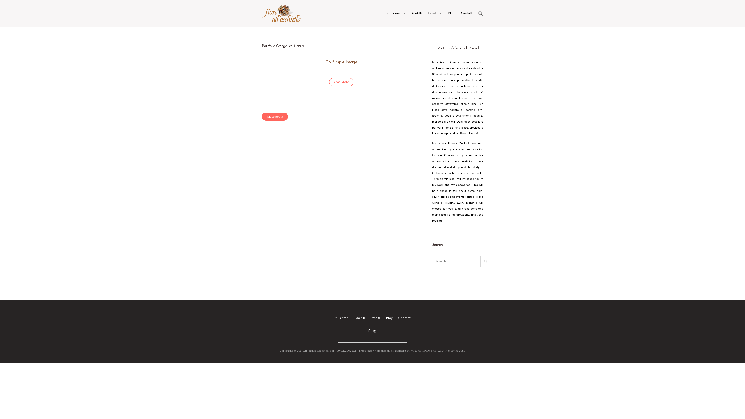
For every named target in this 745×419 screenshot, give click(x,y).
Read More (341, 82)
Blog (451, 13)
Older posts (275, 116)
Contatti (467, 13)
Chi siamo (394, 13)
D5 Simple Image (341, 62)
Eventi (432, 13)
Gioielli (417, 13)
